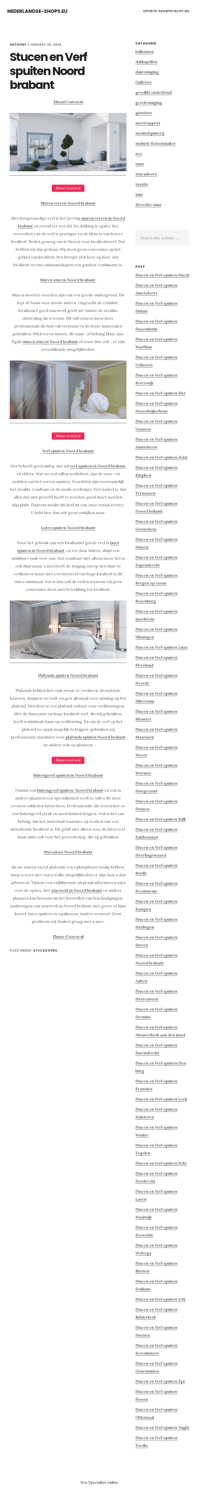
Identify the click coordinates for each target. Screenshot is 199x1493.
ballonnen (144, 51)
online (112, 1482)
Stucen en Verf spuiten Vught (162, 1427)
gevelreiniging (148, 102)
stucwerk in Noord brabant (76, 890)
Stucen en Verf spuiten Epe (160, 1381)
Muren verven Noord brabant (68, 203)
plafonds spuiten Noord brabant (96, 737)
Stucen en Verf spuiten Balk (160, 819)
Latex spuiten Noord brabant (68, 527)
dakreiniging (147, 71)
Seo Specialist (94, 1482)
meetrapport (147, 122)
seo (138, 153)
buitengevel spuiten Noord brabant (70, 790)
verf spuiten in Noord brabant (98, 465)
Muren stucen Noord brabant (68, 279)
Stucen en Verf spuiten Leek (161, 1099)
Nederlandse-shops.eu (37, 11)
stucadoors (45, 950)
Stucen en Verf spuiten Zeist (161, 457)
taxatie (141, 184)
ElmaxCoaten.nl (68, 101)
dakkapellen (146, 61)
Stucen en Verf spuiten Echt (161, 1163)
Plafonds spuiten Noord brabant (68, 675)
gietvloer (143, 112)
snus (139, 163)
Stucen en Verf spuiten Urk (160, 1299)
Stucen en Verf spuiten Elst (160, 393)
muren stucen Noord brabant (50, 341)
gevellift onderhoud (153, 92)
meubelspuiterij (149, 133)
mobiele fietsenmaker (155, 143)
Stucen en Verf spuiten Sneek (162, 275)
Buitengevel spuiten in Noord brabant (68, 775)
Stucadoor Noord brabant (68, 851)
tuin (139, 194)
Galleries (143, 82)
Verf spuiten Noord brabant (68, 450)
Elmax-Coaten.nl (68, 936)
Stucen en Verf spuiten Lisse (161, 647)
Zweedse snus (148, 204)
